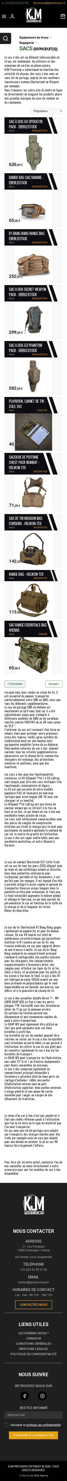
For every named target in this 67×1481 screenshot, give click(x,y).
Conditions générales (33, 1343)
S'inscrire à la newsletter (33, 1435)
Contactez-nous (33, 1304)
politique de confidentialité (43, 1425)
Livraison (33, 1338)
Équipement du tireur (34, 37)
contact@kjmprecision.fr (51, 2)
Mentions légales (33, 1349)
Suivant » (54, 683)
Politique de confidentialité (33, 1354)
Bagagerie (27, 43)
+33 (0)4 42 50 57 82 (16, 2)
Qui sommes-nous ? (33, 1333)
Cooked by (33, 1475)
